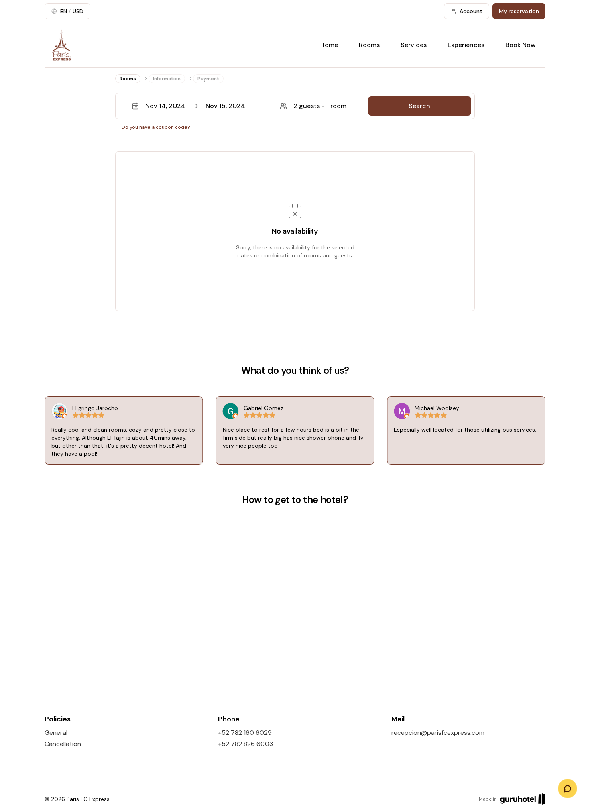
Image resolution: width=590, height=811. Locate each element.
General (56, 732)
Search (419, 106)
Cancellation (63, 744)
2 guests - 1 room (319, 106)
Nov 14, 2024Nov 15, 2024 (195, 106)
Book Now (520, 45)
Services (414, 45)
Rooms (369, 45)
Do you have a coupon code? (156, 127)
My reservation (519, 11)
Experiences (466, 45)
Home (329, 45)
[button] (295, 106)
